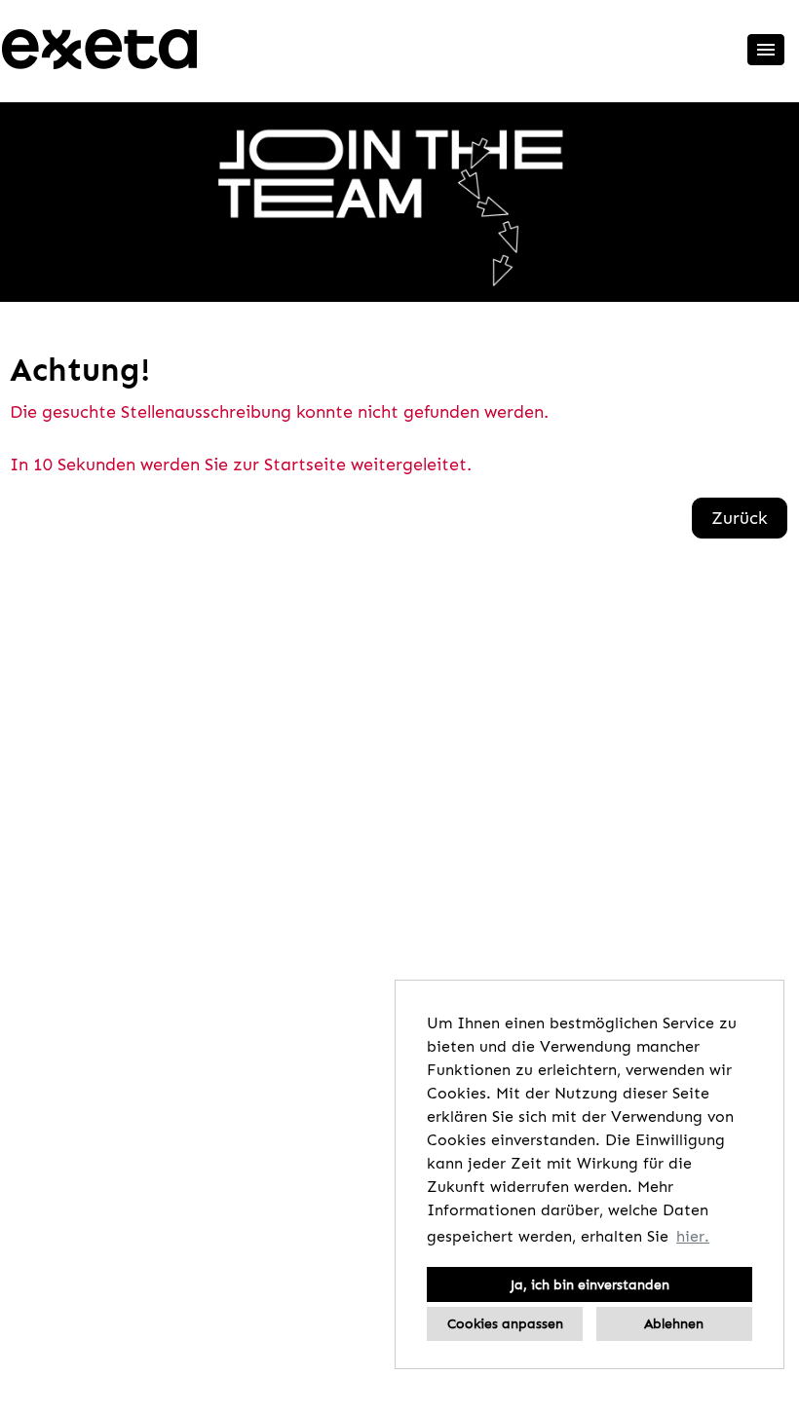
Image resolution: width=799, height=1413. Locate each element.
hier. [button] (692, 1236)
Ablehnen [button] (674, 1323)
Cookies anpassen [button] (505, 1323)
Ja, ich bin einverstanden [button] (590, 1284)
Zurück (739, 518)
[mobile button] (765, 49)
